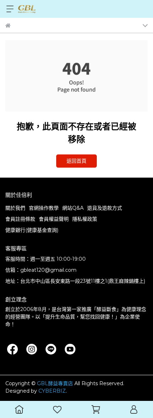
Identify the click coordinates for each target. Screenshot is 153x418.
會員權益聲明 (54, 219)
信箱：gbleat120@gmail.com (40, 270)
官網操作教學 (44, 208)
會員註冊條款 (20, 219)
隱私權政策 (84, 219)
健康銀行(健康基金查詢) (31, 230)
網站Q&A (73, 208)
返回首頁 (76, 161)
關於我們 (15, 208)
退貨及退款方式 (104, 208)
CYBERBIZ (52, 391)
